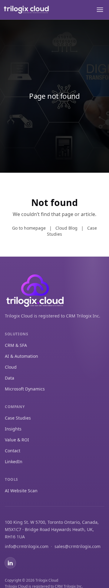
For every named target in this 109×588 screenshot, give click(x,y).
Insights (13, 429)
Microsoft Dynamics (25, 389)
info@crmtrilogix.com (26, 546)
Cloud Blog (66, 228)
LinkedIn (13, 461)
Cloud (11, 367)
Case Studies (18, 418)
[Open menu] (99, 9)
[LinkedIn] (10, 562)
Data (9, 378)
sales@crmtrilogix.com (77, 546)
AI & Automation (21, 356)
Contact (12, 450)
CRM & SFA (16, 345)
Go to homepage (29, 228)
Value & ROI (17, 440)
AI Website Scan (21, 490)
